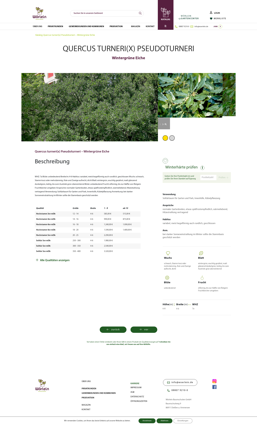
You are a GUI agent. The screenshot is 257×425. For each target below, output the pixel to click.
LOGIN (217, 13)
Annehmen (147, 421)
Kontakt (150, 26)
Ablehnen (164, 421)
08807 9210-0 (184, 27)
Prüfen (222, 177)
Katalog (39, 35)
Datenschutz (137, 397)
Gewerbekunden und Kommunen (86, 26)
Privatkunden (55, 26)
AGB (132, 392)
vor (146, 329)
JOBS (217, 27)
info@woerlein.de (201, 27)
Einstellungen (182, 421)
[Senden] (140, 13)
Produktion (116, 26)
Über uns (37, 26)
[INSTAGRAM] (214, 381)
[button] (163, 124)
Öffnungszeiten (139, 401)
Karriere (135, 384)
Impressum (136, 388)
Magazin (135, 26)
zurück (115, 329)
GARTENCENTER (190, 19)
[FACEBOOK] (214, 387)
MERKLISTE (219, 19)
